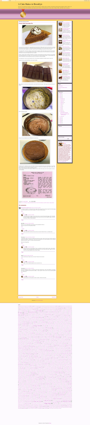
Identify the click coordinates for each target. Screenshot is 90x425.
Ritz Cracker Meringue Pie (66, 52)
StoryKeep (61, 390)
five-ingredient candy (69, 340)
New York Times (39, 368)
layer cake (64, 357)
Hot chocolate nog (65, 352)
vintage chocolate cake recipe (67, 400)
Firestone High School (63, 340)
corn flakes (34, 330)
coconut (19, 327)
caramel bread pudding (26, 320)
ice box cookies (40, 353)
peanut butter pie (42, 375)
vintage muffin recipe (55, 402)
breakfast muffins (24, 315)
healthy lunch (19, 350)
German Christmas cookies (36, 345)
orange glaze (33, 373)
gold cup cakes (52, 346)
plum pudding (64, 377)
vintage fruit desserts (34, 402)
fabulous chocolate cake (36, 339)
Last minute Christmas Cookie (44, 357)
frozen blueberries (21, 344)
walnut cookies (24, 405)
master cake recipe (23, 363)
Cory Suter (60, 330)
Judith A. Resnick (46, 202)
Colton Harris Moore (23, 329)
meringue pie (70, 364)
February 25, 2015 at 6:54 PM (29, 223)
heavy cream (33, 350)
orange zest (50, 373)
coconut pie (21, 328)
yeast (21, 408)
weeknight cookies (58, 405)
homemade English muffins (65, 351)
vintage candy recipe (59, 400)
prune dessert (25, 379)
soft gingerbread (59, 387)
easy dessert (23, 337)
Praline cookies (55, 378)
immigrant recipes (45, 353)
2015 (60, 97)
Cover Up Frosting (24, 331)
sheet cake (52, 386)
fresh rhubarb (39, 343)
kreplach (19, 357)
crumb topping (32, 333)
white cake (46, 406)
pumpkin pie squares (68, 379)
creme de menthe (60, 332)
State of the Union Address (38, 390)
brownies (45, 316)
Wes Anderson (63, 405)
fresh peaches (35, 343)
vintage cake (41, 400)
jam (60, 354)
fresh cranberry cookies (43, 342)
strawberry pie (36, 391)
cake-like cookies (52, 319)
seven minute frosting (47, 386)
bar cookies (20, 312)
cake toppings (36, 319)
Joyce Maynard (23, 356)
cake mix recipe (28, 319)
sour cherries (68, 387)
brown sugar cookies (36, 316)
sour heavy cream (49, 388)
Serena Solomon (33, 386)
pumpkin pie (56, 379)
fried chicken (49, 343)
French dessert (66, 341)
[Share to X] (33, 201)
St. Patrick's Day (31, 390)
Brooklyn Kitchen (61, 315)
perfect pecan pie (42, 376)
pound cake (41, 378)
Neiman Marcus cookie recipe (61, 367)
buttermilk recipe (63, 317)
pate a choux (62, 374)
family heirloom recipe (51, 339)
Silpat (58, 386)
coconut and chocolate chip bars (25, 327)
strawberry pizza (41, 391)
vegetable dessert (55, 399)
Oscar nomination (58, 373)
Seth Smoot (37, 386)
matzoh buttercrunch (45, 363)
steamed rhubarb (44, 390)
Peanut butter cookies (30, 375)
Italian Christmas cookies (40, 354)
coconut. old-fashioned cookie (39, 328)
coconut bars (31, 327)
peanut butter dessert (36, 375)
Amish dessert (70, 307)
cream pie (36, 332)
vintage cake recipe (47, 400)
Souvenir (22, 389)
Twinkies (37, 397)
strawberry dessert (25, 391)
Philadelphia (57, 376)
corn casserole (30, 330)
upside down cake (30, 398)
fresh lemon (65, 342)
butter (22, 317)
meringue (62, 364)
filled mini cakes (58, 340)
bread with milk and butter (68, 314)
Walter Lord (33, 405)
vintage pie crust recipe (20, 403)
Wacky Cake (59, 404)
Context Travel (37, 329)
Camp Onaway (65, 319)
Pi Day (60, 376)
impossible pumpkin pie (54, 353)
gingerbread (56, 345)
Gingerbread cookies (68, 345)
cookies (45, 329)
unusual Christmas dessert (65, 397)
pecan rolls (68, 375)
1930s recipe (31, 306)
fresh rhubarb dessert (44, 343)
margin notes (38, 362)
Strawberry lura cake (31, 391)
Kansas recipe (48, 356)
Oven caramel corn (64, 373)
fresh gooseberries (55, 342)
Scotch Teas (45, 385)
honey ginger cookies (37, 352)
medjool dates (27, 364)
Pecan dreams (55, 375)
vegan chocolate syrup (45, 399)
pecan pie (59, 375)
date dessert (37, 334)
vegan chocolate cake (39, 399)
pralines (59, 378)
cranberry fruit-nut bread (55, 331)
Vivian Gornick (55, 404)
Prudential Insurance (20, 379)
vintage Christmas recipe (21, 401)
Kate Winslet (60, 356)
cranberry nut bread (61, 331)
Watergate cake (42, 405)
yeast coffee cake (30, 408)
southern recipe (63, 388)
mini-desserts (46, 365)
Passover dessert (53, 374)
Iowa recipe (22, 354)
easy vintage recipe (24, 338)
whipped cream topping (32, 406)
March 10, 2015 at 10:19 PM (29, 268)
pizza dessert (60, 377)
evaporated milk (21, 339)
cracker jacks (35, 331)
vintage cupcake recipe (52, 401)
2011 (60, 121)
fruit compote (34, 344)
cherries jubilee (34, 321)
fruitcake (52, 344)
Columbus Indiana (29, 329)
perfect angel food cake (36, 376)
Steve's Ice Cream (49, 390)
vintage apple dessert (66, 399)
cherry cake (38, 321)
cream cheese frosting (31, 332)
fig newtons (50, 340)
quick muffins (59, 380)
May (61, 107)
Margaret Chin (29, 362)
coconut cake (44, 327)
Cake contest (69, 318)
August (62, 103)
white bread (41, 406)
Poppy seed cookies (32, 378)
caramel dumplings (36, 320)
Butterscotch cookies (27, 318)
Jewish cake (40, 355)
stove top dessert (68, 390)
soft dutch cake (54, 387)
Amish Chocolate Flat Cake (65, 307)
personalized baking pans (48, 376)
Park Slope (35, 374)
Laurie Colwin (60, 357)
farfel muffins (67, 339)
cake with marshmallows (41, 319)
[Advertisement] (22, 415)
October (62, 101)
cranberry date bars (49, 331)
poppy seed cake (27, 378)
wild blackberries (59, 406)
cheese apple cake (29, 321)
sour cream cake (30, 388)
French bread (55, 341)
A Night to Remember (28, 307)
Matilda (27, 363)
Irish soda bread (30, 354)
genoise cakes (67, 344)
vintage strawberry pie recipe (36, 404)
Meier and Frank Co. (32, 364)
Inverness (19, 354)
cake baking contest (64, 318)
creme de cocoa (55, 332)
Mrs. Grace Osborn (52, 366)
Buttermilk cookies (51, 317)
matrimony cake (36, 363)
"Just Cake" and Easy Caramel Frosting (66, 64)
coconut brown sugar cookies (37, 327)
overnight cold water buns (21, 374)
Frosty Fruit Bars (70, 343)
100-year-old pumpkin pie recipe (25, 306)
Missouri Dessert (51, 365)
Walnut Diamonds (29, 405)
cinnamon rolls (34, 326)
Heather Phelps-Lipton (29, 350)
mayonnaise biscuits (62, 363)
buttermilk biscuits (46, 317)
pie (62, 376)
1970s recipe (23, 307)
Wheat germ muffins (69, 405)
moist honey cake (23, 366)
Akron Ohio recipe (42, 307)
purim (30, 380)
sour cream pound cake (43, 388)
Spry (24, 390)
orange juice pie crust (39, 373)
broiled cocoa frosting (48, 315)
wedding (46, 405)
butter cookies (26, 317)
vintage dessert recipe (66, 401)
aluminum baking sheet (48, 307)
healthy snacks (24, 350)
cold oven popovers (64, 328)
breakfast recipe (34, 315)
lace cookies (26, 357)
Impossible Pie (49, 353)
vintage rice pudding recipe (23, 404)
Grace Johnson (63, 346)
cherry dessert (47, 321)
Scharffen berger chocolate (35, 385)
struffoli (69, 391)
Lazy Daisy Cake (69, 357)
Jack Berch (54, 354)
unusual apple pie (54, 397)
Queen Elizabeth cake (34, 380)
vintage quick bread (41, 403)
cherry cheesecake (42, 321)
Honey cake (32, 352)
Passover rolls (58, 374)
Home (37, 297)
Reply (22, 211)
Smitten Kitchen (30, 387)
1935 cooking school (40, 306)
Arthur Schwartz (39, 310)
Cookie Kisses (41, 329)
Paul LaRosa (66, 374)
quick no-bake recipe (64, 380)
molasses (28, 366)
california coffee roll (60, 319)
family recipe (56, 339)
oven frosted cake (69, 373)
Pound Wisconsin (46, 378)
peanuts (46, 375)
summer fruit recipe (43, 392)
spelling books (25, 389)
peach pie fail (24, 375)
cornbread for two (50, 330)
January (62, 116)
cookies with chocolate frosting (57, 329)
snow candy (50, 387)
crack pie (28, 331)
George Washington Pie (29, 345)
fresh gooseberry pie (60, 342)
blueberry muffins (20, 314)
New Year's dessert (27, 368)
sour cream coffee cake (36, 388)
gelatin (64, 344)
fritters (61, 343)
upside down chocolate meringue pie (38, 398)
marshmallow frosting (53, 362)
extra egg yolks (30, 339)
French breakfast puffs (61, 341)
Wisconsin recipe (33, 407)
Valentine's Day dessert (56, 398)
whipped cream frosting (26, 406)
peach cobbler (20, 375)
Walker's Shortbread (67, 404)
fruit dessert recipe (42, 344)
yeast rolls (37, 408)
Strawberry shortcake (52, 391)
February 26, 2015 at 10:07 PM (28, 255)
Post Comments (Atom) (39, 300)
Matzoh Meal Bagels (52, 363)
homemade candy (45, 351)
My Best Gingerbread (54, 367)
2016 (60, 96)
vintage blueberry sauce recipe (35, 400)
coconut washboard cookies (31, 328)
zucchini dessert (55, 408)
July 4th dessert (40, 356)
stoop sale (53, 390)
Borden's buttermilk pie (49, 314)
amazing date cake (58, 307)
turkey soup (34, 397)
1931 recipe (35, 306)
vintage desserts (29, 402)
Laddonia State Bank (31, 357)
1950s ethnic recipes (65, 306)
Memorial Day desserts (52, 364)
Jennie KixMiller (26, 355)
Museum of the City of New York (47, 367)
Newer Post (21, 297)
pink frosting (47, 377)
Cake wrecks (47, 319)
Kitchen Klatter (69, 356)
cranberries (39, 331)
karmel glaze (52, 356)
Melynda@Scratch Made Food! (26, 207)
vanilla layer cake (24, 399)
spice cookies (33, 389)
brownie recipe (41, 316)
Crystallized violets (48, 333)
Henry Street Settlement (48, 350)
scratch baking (62, 385)
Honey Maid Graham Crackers (43, 352)
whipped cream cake (20, 406)
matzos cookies (57, 363)
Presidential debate (63, 378)
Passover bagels (43, 374)
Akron (22, 202)
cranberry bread (44, 331)
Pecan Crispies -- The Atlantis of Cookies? (66, 70)
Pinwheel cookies (52, 377)
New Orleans (22, 368)
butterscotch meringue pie (48, 318)
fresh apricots (28, 342)
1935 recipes (45, 306)
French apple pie (51, 341)
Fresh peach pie (30, 343)
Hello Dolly (43, 350)
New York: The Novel (44, 368)
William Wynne (68, 406)
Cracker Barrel (31, 331)
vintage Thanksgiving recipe (50, 404)
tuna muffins (30, 397)
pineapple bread (22, 377)
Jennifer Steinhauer (35, 355)
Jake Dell (58, 354)
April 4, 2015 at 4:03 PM (30, 261)
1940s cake (49, 306)
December (62, 98)
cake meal (24, 319)
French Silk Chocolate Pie (64, 112)
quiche (38, 380)
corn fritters (38, 330)
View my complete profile (62, 161)
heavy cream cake (38, 350)
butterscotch (22, 318)
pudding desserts (32, 379)
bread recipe (62, 314)
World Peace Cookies (43, 407)
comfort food (33, 329)
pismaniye (57, 377)
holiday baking (67, 350)
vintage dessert (51, 202)
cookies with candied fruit (50, 329)
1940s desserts (53, 306)
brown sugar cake (23, 316)
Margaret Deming (34, 362)
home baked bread (22, 351)
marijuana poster (43, 362)
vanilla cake (69, 398)
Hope (53, 352)
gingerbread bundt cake (61, 345)
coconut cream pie (55, 327)
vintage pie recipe (27, 403)
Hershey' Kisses (56, 350)
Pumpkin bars (37, 379)
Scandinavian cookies (23, 385)
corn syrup (41, 330)
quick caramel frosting (48, 380)
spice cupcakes (38, 389)
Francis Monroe (46, 341)
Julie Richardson (34, 356)
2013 (60, 119)
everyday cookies (26, 339)
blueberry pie (30, 314)
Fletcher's (26, 341)
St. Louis (27, 390)
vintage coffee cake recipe (28, 401)
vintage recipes (65, 403)
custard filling (67, 333)
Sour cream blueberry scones (23, 388)
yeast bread (25, 408)
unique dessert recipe (48, 397)
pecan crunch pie (50, 375)
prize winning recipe (69, 378)
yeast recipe (34, 408)
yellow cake (41, 408)
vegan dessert (50, 399)
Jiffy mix (68, 355)
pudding (29, 379)
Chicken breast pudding (68, 321)
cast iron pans (58, 320)
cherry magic (56, 321)
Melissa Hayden (41, 364)
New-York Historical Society (51, 368)
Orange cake (20, 373)
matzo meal (40, 363)
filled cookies (54, 340)
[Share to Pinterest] (35, 201)
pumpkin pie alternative (62, 379)
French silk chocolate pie (40, 202)
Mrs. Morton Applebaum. (67, 366)
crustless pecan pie (42, 333)
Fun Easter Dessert (60, 344)
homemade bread (40, 351)
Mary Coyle (68, 362)
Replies (23, 213)
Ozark (25, 374)
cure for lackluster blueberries (61, 333)
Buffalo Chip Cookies (50, 316)
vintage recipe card (55, 403)
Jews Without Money (63, 355)
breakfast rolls (39, 315)
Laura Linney (56, 357)
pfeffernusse (53, 376)
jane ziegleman (63, 354)
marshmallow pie (59, 362)
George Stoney (23, 345)
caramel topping (46, 320)
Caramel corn (31, 320)
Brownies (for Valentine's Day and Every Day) (64, 114)
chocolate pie (25, 202)
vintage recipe (47, 403)
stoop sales (57, 390)
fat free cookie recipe (29, 340)
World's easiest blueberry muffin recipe (51, 407)
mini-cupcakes (42, 365)
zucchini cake (50, 408)
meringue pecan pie (66, 364)
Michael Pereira (32, 365)
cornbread (45, 330)
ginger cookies (41, 345)
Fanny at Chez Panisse (61, 339)
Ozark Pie (28, 374)
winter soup (25, 407)
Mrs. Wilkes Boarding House (24, 367)
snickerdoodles (43, 387)
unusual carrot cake (59, 397)
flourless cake (34, 341)
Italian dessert (45, 354)
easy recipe (58, 337)
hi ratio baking (60, 350)
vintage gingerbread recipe (40, 402)
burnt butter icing (68, 316)
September (62, 102)
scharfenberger (29, 385)
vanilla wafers (34, 399)
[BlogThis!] (32, 201)
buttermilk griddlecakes (57, 317)
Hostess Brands (60, 352)
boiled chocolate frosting (42, 314)
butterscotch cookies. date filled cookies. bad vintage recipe (37, 318)
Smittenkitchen (34, 387)
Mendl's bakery (58, 364)
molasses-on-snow (39, 366)
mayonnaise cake (67, 363)
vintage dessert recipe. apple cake (22, 402)
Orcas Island (54, 373)
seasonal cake (19, 386)
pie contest (65, 376)
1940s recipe (57, 306)
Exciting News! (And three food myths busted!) (66, 29)
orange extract (29, 373)
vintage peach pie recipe (68, 402)
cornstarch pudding (55, 330)
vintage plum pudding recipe (34, 403)
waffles (63, 404)
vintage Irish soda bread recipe (47, 402)
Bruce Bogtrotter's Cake (66, 76)
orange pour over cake (45, 373)
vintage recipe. (61, 403)
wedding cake (49, 405)
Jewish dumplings (53, 355)
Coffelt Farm (59, 328)
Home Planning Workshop (29, 351)
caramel (22, 320)
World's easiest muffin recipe (60, 407)
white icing (55, 406)
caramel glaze (41, 320)
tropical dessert (26, 397)
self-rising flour (29, 386)
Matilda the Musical (31, 363)
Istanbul (35, 354)
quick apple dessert (42, 380)
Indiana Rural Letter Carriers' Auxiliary (66, 353)
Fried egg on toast (54, 343)
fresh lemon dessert (69, 342)
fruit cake (25, 344)
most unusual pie (47, 366)
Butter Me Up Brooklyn (35, 317)
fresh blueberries (37, 342)
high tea (63, 350)
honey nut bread (50, 352)
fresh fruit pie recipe (49, 342)
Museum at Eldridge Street (39, 367)
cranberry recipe (67, 331)
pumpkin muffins (52, 379)
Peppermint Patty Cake (26, 376)
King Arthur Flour (65, 356)
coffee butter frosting (46, 328)
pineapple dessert (27, 377)
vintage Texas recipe (43, 404)
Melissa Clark (37, 364)
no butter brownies (65, 368)
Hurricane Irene (29, 353)
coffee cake (50, 328)
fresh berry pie (32, 342)
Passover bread (48, 374)
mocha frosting (56, 365)
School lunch (41, 385)
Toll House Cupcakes (43, 396)
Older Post (54, 297)
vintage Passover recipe (62, 402)
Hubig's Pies (24, 353)
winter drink (22, 407)
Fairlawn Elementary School (32, 202)
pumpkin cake (42, 379)
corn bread (26, 330)
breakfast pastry (30, 315)
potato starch (37, 378)
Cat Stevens (62, 320)
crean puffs (51, 332)
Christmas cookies (36, 325)
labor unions (22, 357)
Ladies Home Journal (37, 357)
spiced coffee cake (49, 389)
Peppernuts (31, 376)
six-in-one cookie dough (24, 387)
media (23, 364)
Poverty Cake (51, 378)
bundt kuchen (59, 316)
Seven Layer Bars (42, 386)
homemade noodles (24, 352)
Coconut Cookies (49, 327)
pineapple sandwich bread (33, 377)
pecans (22, 376)
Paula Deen (70, 374)
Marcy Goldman (24, 362)
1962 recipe (20, 307)
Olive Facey (32, 372)
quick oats (68, 380)
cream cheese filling (25, 332)
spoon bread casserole (59, 389)
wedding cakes (53, 405)
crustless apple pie (37, 333)
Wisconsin (29, 407)
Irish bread (26, 354)
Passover (39, 374)
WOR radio (38, 407)
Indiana (59, 353)
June (61, 106)
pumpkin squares (26, 380)
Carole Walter (50, 320)
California (56, 319)
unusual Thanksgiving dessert (23, 398)
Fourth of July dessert (40, 341)
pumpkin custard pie (47, 379)
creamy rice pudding (46, 332)
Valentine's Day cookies (49, 398)
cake (61, 318)
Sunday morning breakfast (62, 392)
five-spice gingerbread (21, 341)
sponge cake (53, 389)
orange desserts (25, 373)
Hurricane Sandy (35, 353)
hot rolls (21, 353)
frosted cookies (65, 343)
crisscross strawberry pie (26, 333)
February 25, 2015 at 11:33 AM (35, 207)
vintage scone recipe (30, 404)
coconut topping (25, 328)
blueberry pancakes (26, 314)
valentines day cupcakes (64, 398)
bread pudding (58, 314)
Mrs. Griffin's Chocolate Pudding (59, 366)
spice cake (29, 389)
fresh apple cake (24, 342)
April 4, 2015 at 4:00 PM (30, 230)
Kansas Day (44, 356)
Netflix (66, 367)
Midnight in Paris (37, 365)
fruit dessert (38, 344)
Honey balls (28, 352)
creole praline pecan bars (66, 332)
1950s (61, 306)
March (62, 110)
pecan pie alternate (64, 375)
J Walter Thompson (50, 354)
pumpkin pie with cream (20, 380)
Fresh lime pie (25, 343)
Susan (24, 214)
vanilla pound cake (29, 399)
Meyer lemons (27, 365)
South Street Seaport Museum (56, 388)
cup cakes (52, 333)
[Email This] (31, 201)
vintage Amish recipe (61, 399)
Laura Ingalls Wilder (51, 357)
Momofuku (43, 366)
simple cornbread (62, 386)
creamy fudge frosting (40, 332)
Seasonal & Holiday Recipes (63, 87)
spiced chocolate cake (43, 389)
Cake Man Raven (20, 319)
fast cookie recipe (24, 340)
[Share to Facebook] (34, 201)
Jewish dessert (48, 355)
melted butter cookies (46, 364)
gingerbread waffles (26, 346)
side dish (56, 386)
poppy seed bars (22, 378)
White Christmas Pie (51, 406)
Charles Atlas (24, 321)
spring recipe (21, 390)
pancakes (31, 374)
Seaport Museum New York (68, 385)
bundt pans (63, 316)
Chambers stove (20, 321)
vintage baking (23, 400)
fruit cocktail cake (29, 344)
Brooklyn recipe (66, 315)
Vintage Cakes (54, 400)
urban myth (44, 398)
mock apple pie (60, 365)
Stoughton (64, 390)
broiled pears (53, 315)
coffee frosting (55, 328)
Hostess (56, 352)
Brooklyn (57, 315)
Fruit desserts (48, 344)
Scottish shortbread (57, 385)
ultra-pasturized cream (42, 397)
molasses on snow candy (33, 366)
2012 (60, 120)
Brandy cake (54, 314)
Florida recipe (30, 341)
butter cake (30, 317)
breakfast (19, 315)
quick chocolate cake (54, 380)
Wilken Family (63, 406)
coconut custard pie (60, 327)
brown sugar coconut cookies (29, 316)
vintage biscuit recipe (28, 400)
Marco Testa (19, 362)
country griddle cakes (64, 330)
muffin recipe (29, 367)
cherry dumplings (52, 321)
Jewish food (58, 355)
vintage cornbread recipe (46, 401)
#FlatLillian (19, 306)
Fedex (41, 340)
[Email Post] (29, 201)
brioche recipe (43, 315)
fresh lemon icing (21, 343)
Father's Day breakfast (36, 340)
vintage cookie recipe (37, 401)
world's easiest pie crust (67, 407)
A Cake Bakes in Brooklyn (30, 3)
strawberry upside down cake (59, 391)
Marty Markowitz (64, 362)
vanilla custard (19, 399)
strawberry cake (20, 391)
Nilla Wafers (60, 368)
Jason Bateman (68, 354)
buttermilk (41, 317)
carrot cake (54, 320)
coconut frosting (66, 327)
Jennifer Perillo (30, 355)
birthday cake (24, 313)
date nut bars (48, 334)
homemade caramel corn (51, 351)
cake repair (32, 319)
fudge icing (55, 344)
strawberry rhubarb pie (46, 391)
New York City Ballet (33, 368)
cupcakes (56, 333)
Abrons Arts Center (34, 307)
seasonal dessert (24, 386)
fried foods (58, 343)
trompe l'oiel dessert (21, 397)
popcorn (68, 377)
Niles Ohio (56, 368)
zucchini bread (46, 408)
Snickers (47, 387)
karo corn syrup (56, 356)
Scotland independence (51, 385)
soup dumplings (63, 387)
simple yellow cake (67, 386)
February (62, 111)
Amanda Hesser (53, 307)
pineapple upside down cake (41, 377)
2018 (60, 93)
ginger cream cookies (47, 345)
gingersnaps (31, 346)
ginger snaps (52, 345)
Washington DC (37, 405)
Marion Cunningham (48, 362)
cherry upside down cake (62, 321)
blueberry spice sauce (35, 314)
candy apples (69, 319)
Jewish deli (44, 355)
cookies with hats (64, 329)
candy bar (19, 320)
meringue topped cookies (22, 365)
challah (66, 320)
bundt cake (55, 316)
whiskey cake (37, 406)
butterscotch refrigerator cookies (55, 318)
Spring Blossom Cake (65, 389)
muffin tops (33, 367)
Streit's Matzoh (65, 391)
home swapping (34, 351)
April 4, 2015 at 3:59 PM (30, 214)
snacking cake (38, 387)
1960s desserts (70, 306)
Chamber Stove (69, 320)
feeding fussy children (45, 340)
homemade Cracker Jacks (58, 351)
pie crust (69, 376)
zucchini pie (59, 408)
